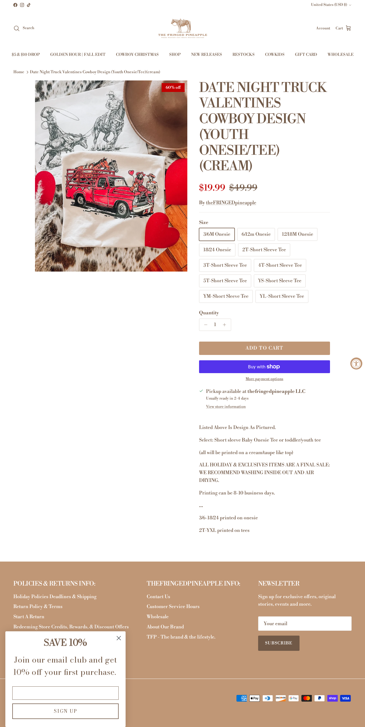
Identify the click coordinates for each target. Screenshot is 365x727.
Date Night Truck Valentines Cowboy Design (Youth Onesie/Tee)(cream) (95, 72)
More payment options (264, 379)
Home (18, 72)
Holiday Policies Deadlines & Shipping (54, 597)
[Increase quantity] (226, 325)
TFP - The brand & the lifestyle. (181, 637)
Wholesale (158, 617)
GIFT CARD (306, 54)
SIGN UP (65, 711)
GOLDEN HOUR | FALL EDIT (78, 54)
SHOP (175, 54)
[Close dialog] (118, 638)
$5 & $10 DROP (26, 54)
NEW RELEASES (206, 54)
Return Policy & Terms (38, 607)
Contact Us (158, 597)
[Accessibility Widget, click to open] (356, 364)
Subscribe (279, 643)
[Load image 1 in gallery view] (111, 176)
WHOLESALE (341, 54)
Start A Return (28, 617)
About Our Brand (165, 627)
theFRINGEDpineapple (231, 203)
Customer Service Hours (173, 607)
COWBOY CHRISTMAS (137, 54)
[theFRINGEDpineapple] (183, 28)
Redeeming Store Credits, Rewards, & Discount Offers (71, 627)
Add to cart (264, 348)
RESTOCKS (243, 54)
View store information (226, 406)
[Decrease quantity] (204, 325)
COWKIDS (275, 54)
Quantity (209, 313)
